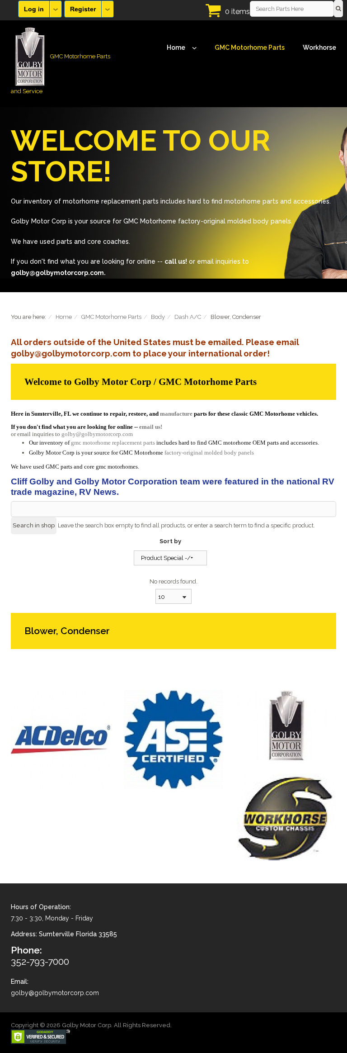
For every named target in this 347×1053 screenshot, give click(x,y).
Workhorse (319, 47)
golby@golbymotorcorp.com (97, 434)
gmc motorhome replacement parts (113, 442)
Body (158, 316)
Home (176, 47)
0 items (237, 11)
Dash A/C (187, 316)
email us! (150, 426)
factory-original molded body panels (209, 452)
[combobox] (173, 596)
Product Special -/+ (167, 558)
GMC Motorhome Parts (250, 47)
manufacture (176, 413)
